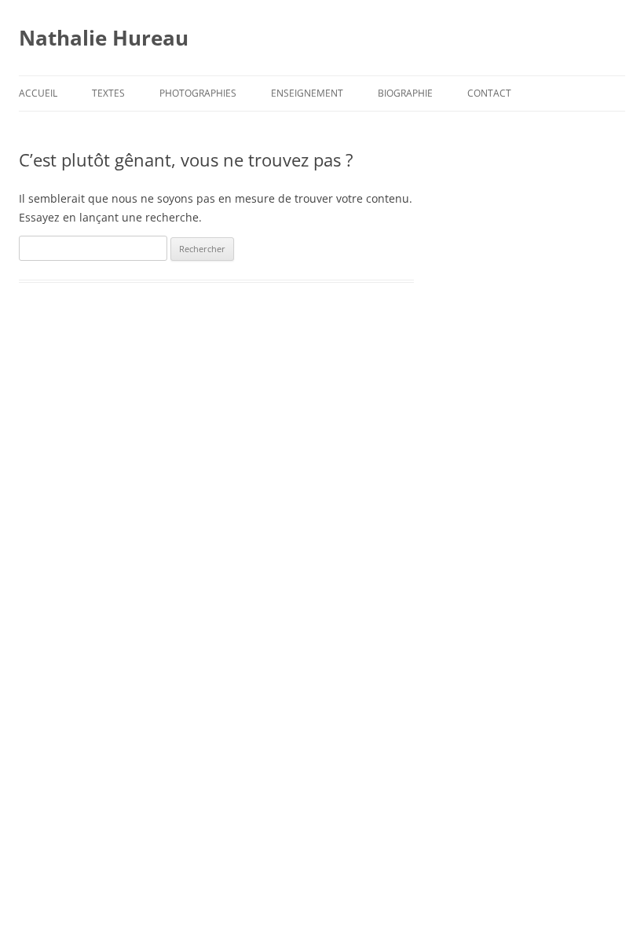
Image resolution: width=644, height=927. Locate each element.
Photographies (197, 93)
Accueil (38, 93)
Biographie (405, 93)
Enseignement (307, 93)
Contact (489, 93)
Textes (108, 93)
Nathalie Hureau (103, 38)
